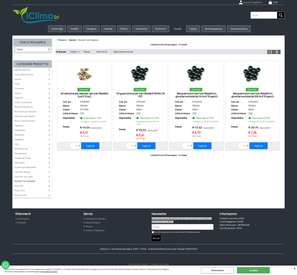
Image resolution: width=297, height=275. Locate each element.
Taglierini (19, 97)
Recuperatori (21, 153)
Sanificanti (160, 28)
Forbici (18, 93)
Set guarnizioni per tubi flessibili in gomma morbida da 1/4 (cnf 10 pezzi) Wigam (197, 96)
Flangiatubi (20, 130)
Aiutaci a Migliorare (95, 230)
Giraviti (18, 79)
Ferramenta (141, 28)
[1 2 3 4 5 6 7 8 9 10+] (131, 146)
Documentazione (238, 28)
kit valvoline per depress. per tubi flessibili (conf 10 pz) (84, 95)
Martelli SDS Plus (22, 69)
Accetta (253, 270)
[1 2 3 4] (75, 146)
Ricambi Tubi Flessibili (25, 181)
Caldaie (193, 28)
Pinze (17, 83)
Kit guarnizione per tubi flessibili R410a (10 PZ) (140, 95)
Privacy (89, 226)
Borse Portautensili (24, 107)
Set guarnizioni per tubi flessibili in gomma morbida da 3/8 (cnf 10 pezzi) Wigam (252, 96)
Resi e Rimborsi (93, 222)
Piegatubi (19, 139)
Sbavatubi (19, 134)
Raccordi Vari (21, 195)
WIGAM (83, 105)
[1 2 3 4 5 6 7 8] (187, 146)
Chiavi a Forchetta (23, 102)
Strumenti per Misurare (26, 111)
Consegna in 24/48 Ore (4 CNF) (93, 121)
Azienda (108, 28)
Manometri (20, 162)
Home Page (57, 28)
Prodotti (74, 28)
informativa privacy (192, 232)
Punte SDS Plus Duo (24, 74)
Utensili (177, 28)
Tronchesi (19, 88)
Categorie (91, 28)
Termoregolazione (213, 28)
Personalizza (217, 270)
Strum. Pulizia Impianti (25, 120)
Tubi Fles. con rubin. (24, 176)
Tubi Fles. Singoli (22, 172)
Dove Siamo (23, 218)
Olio (16, 144)
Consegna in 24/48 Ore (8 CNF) (205, 121)
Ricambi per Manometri (25, 167)
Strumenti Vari (21, 148)
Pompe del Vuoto (23, 158)
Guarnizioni (20, 190)
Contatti (21, 222)
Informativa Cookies (49, 271)
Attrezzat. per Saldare (25, 116)
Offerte (123, 28)
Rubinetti (19, 185)
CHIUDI (294, 268)
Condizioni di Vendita (96, 218)
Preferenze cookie (160, 264)
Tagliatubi (19, 125)
